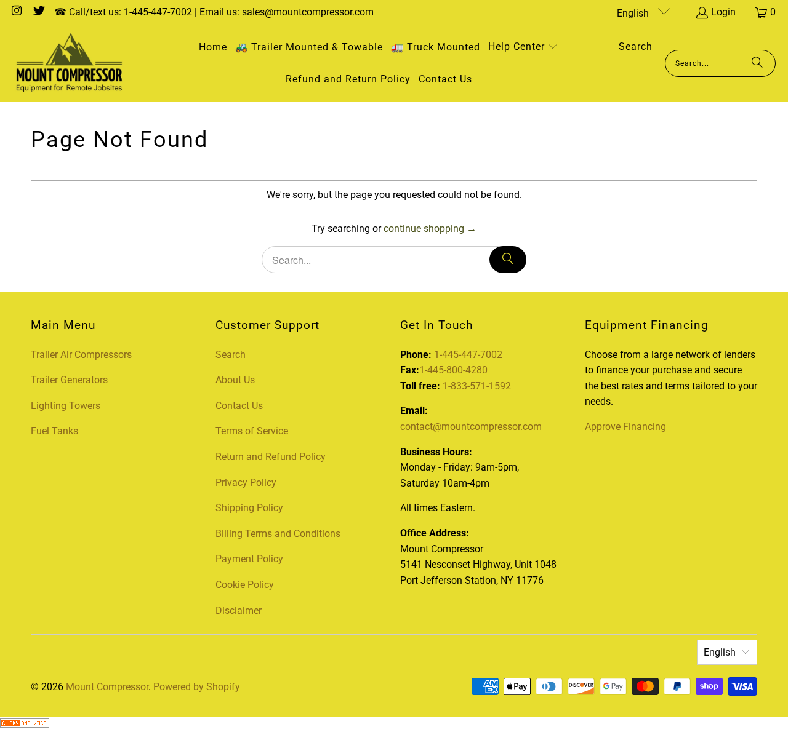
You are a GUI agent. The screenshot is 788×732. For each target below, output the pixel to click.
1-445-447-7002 (468, 354)
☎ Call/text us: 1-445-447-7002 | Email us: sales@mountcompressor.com (214, 12)
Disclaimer (238, 610)
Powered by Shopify (196, 687)
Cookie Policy (244, 585)
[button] (523, 47)
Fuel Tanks (54, 431)
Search (230, 354)
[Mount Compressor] (69, 63)
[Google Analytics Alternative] (24, 724)
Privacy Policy (245, 482)
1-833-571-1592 (477, 386)
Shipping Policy (249, 508)
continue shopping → (430, 228)
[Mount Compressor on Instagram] (16, 12)
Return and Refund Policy (270, 457)
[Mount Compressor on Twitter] (38, 12)
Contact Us (239, 406)
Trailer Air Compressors (81, 354)
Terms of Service (251, 431)
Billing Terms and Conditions (277, 533)
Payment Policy (249, 559)
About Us (235, 380)
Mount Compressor (107, 687)
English (634, 13)
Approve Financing (625, 426)
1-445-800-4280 (453, 370)
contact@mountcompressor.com (471, 426)
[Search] (757, 63)
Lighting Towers (65, 406)
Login (723, 12)
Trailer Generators (69, 380)
